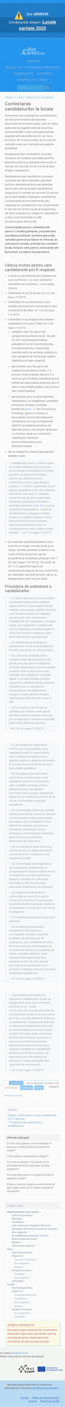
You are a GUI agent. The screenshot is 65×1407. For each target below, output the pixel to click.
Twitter (39, 1087)
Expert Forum (21, 1353)
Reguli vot (32, 97)
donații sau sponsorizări (45, 1388)
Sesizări (33, 61)
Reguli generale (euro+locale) (23, 1211)
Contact (24, 1397)
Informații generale (22, 1215)
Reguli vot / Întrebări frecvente (33, 67)
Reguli (9, 97)
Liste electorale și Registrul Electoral (31, 1225)
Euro (9, 1249)
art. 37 (32, 409)
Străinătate (17, 1281)
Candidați (44, 73)
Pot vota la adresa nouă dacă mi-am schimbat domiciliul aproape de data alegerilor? (28, 1165)
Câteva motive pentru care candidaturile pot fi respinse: (32, 1116)
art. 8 (39, 505)
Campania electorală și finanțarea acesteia (34, 1228)
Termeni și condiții (49, 1401)
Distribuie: (11, 1087)
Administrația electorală (24, 1238)
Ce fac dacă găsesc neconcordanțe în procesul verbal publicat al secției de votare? (29, 1146)
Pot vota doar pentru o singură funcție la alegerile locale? (30, 1176)
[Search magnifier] (47, 88)
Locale (20, 97)
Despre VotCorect (33, 80)
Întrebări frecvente (21, 1270)
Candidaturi (47, 97)
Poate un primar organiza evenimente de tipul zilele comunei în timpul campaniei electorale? (31, 1187)
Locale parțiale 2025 (37, 24)
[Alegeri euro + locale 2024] (32, 49)
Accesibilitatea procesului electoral (30, 1235)
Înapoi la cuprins (14, 1095)
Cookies (32, 1401)
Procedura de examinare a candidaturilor (25, 1124)
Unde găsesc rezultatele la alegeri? (28, 1156)
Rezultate (17, 1218)
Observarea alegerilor (23, 1245)
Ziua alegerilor (19, 1232)
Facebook (26, 1087)
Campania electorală (25, 1259)
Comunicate (24, 73)
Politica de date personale (45, 1397)
